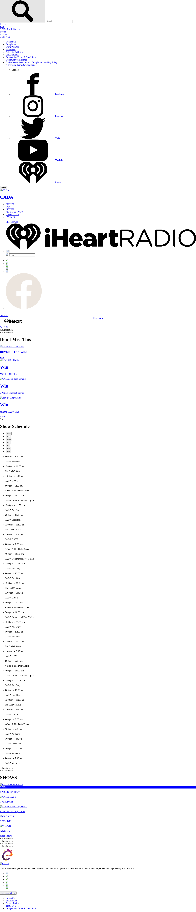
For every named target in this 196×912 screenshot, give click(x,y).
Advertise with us (8, 893)
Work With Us (12, 47)
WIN (8, 206)
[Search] (8, 251)
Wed (9, 439)
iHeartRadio (11, 900)
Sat (8, 448)
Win (2, 26)
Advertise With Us (14, 52)
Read (2, 416)
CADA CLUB (12, 214)
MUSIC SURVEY (14, 212)
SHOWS (10, 204)
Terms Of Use (12, 906)
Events (3, 31)
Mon (8, 433)
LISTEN (10, 209)
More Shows (6, 836)
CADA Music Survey (10, 29)
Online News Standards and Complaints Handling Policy (31, 62)
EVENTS (10, 217)
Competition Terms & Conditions (21, 57)
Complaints (11, 44)
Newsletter (10, 49)
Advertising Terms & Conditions (20, 65)
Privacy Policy (12, 54)
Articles (3, 34)
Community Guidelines (16, 60)
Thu (8, 442)
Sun (8, 451)
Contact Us (5, 37)
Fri (8, 445)
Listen (3, 24)
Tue (8, 436)
